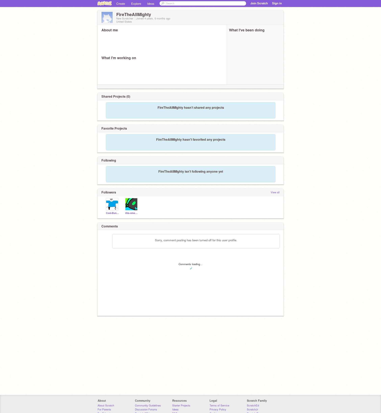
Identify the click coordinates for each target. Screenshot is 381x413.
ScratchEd (253, 405)
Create (120, 3)
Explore (136, 3)
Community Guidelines (148, 405)
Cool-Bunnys (112, 213)
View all (275, 192)
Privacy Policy (218, 409)
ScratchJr (252, 409)
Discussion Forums (146, 409)
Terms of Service (219, 405)
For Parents (104, 409)
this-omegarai (132, 213)
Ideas (150, 3)
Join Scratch (259, 3)
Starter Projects (181, 405)
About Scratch (106, 405)
